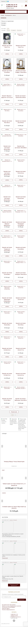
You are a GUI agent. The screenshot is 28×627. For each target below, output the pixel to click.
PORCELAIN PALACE (7, 623)
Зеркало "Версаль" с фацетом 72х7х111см (7, 96)
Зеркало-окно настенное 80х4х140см (7, 147)
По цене (8, 30)
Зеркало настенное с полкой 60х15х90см (20, 96)
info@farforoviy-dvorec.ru (16, 616)
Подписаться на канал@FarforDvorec (14, 585)
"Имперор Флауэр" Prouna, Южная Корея (14, 461)
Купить (7, 54)
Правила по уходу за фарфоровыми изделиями (11, 606)
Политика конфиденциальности (8, 609)
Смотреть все (14, 466)
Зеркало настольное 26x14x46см (20, 121)
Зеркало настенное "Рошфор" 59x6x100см (20, 71)
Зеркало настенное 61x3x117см (21, 374)
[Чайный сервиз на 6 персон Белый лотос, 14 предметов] (14, 476)
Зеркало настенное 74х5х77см (7, 46)
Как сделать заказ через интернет (8, 604)
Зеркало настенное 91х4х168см (21, 248)
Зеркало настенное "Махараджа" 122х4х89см (21, 223)
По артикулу (19, 30)
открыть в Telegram (13, 520)
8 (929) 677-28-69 (11, 6)
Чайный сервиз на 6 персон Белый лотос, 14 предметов (14, 484)
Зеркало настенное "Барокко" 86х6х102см (7, 223)
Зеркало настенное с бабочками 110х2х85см (21, 399)
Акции (3, 470)
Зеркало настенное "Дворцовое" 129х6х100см (7, 299)
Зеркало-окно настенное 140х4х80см (21, 146)
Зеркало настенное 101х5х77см (21, 349)
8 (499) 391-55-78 (11, 5)
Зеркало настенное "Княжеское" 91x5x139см (7, 249)
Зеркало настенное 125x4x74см (21, 298)
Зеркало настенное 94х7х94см (21, 324)
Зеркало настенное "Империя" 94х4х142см (21, 273)
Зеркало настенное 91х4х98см (7, 71)
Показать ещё (14, 411)
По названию (13, 30)
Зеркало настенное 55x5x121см (21, 172)
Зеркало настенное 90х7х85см (7, 121)
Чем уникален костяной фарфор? (8, 607)
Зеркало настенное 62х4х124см (21, 197)
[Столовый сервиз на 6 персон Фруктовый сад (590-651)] (14, 499)
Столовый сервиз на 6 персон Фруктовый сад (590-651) (14, 507)
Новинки (4, 493)
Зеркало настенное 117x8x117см (7, 374)
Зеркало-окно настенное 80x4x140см (7, 173)
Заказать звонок (10, 8)
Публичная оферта (6, 608)
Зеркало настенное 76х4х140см (7, 324)
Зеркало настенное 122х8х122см (7, 349)
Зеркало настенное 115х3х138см (7, 399)
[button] (26, 1)
